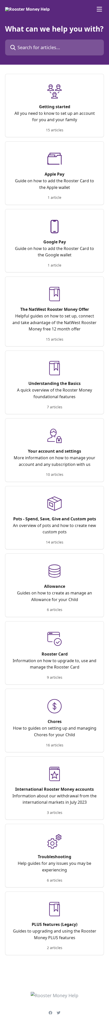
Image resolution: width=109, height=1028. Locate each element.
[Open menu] (99, 9)
